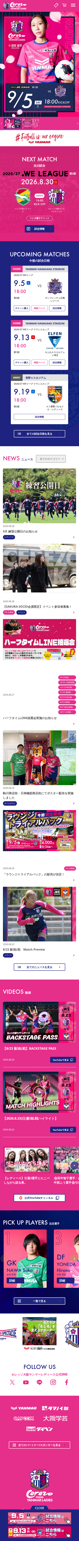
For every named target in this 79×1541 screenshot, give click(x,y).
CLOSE (39, 1507)
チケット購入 (21, 308)
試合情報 (57, 308)
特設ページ (39, 308)
